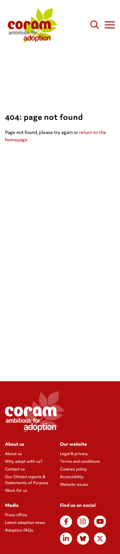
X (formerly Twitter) (100, 539)
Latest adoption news (25, 522)
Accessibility (72, 476)
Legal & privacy (74, 453)
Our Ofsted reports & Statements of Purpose (26, 480)
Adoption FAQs (19, 530)
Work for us (16, 490)
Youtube (100, 522)
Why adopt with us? (23, 461)
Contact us (15, 469)
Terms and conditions (80, 461)
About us (13, 453)
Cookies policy (73, 469)
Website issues (74, 484)
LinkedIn (66, 539)
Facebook (66, 522)
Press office (16, 515)
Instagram (83, 522)
